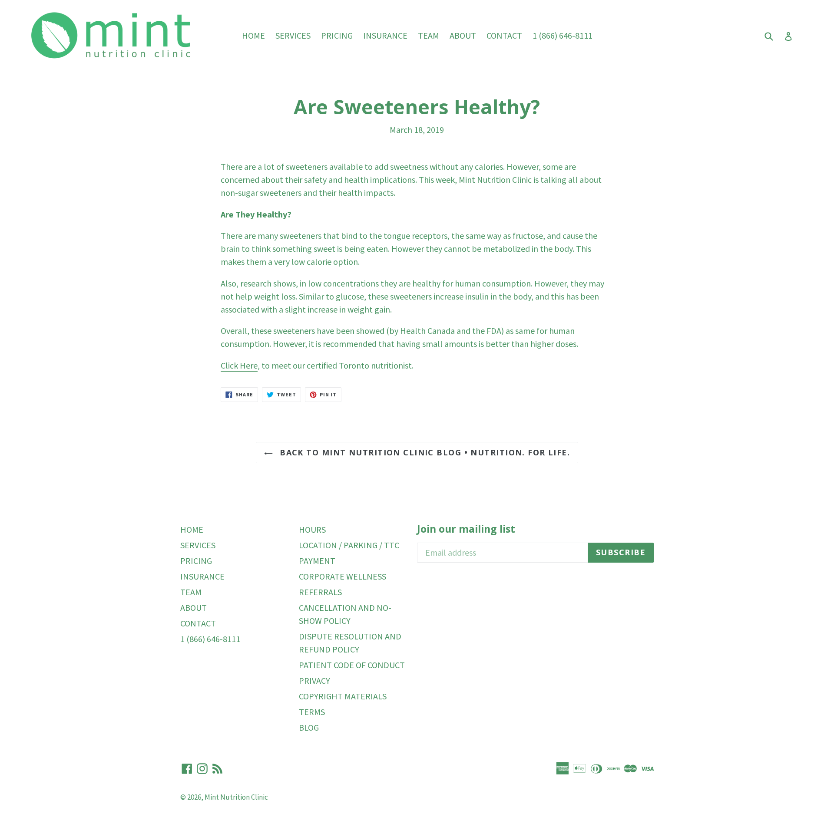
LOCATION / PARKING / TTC (349, 545)
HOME (253, 35)
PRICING (337, 35)
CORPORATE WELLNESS (342, 576)
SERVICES (293, 35)
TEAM (428, 35)
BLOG (309, 727)
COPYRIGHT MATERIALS (343, 696)
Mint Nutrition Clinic (236, 797)
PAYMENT (317, 560)
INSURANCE (385, 35)
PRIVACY (314, 680)
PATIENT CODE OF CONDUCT (352, 664)
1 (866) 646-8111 (562, 35)
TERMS (312, 711)
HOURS (312, 529)
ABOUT (463, 35)
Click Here (239, 365)
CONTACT (504, 35)
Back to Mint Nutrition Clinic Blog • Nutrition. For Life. (423, 452)
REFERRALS (320, 591)
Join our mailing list (466, 529)
